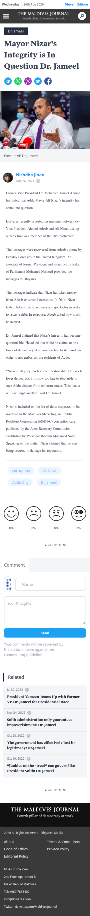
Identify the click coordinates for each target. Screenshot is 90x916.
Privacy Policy (58, 849)
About (9, 841)
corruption (21, 470)
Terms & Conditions (63, 841)
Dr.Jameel (16, 31)
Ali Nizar (49, 470)
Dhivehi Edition (76, 4)
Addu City (20, 482)
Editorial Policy (16, 856)
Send (45, 633)
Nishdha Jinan (30, 175)
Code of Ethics (16, 849)
